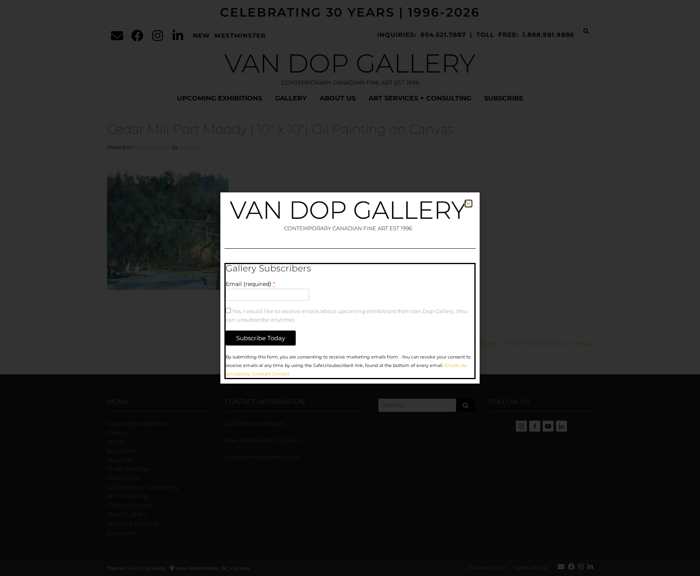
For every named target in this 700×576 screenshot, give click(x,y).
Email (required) (250, 284)
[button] (468, 204)
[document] (350, 288)
